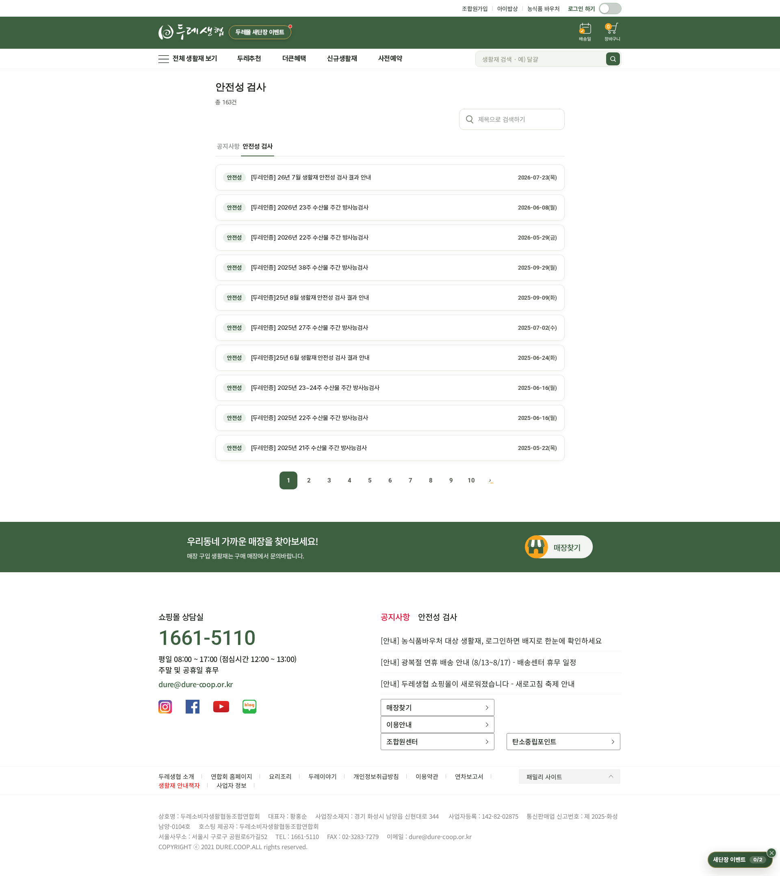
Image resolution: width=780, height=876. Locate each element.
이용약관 (427, 776)
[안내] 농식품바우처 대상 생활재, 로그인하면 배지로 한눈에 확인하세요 (491, 640)
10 (471, 480)
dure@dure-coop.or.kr (195, 684)
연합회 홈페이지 (231, 776)
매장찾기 (399, 707)
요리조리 (280, 776)
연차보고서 (469, 776)
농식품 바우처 (543, 8)
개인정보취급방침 (376, 776)
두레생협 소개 (176, 776)
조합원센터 (402, 741)
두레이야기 (322, 776)
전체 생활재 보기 (195, 58)
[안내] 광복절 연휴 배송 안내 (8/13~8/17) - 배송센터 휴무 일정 (478, 662)
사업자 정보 (232, 785)
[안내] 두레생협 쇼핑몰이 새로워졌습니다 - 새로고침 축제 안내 (478, 683)
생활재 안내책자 (179, 785)
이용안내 (399, 724)
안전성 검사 (257, 146)
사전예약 (390, 58)
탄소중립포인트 (534, 741)
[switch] (610, 8)
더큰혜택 (294, 58)
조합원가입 (475, 8)
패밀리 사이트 (544, 776)
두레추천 (249, 58)
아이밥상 (507, 8)
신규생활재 (342, 58)
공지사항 (228, 146)
